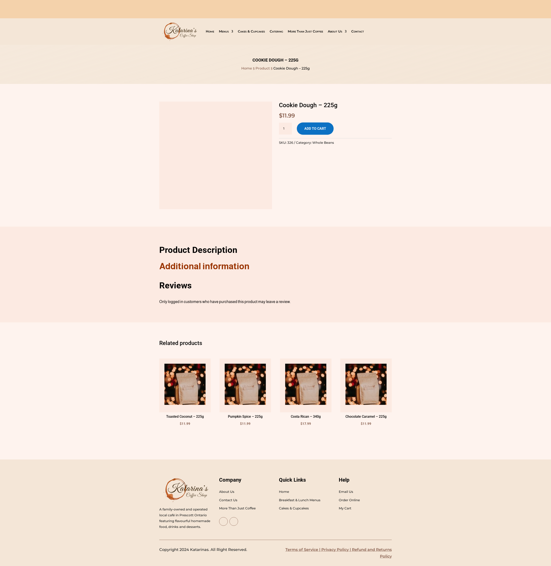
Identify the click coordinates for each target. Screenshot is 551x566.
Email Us (346, 492)
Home (210, 31)
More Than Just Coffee (305, 31)
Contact (357, 31)
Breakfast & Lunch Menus (299, 500)
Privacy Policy (335, 549)
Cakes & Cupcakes (251, 31)
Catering (276, 31)
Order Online (349, 500)
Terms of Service (301, 549)
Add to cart (315, 129)
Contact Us (228, 500)
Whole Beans (323, 143)
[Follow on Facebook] (223, 521)
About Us (335, 31)
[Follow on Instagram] (233, 521)
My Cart (345, 508)
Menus (224, 31)
